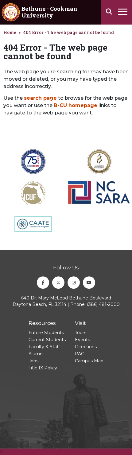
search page (40, 98)
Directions (86, 346)
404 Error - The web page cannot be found (68, 32)
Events (82, 339)
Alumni (36, 354)
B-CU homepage (75, 105)
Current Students (47, 339)
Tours (80, 332)
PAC (79, 354)
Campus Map (89, 361)
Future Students (46, 332)
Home (9, 32)
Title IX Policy (43, 368)
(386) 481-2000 (103, 304)
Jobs (33, 361)
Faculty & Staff (44, 346)
